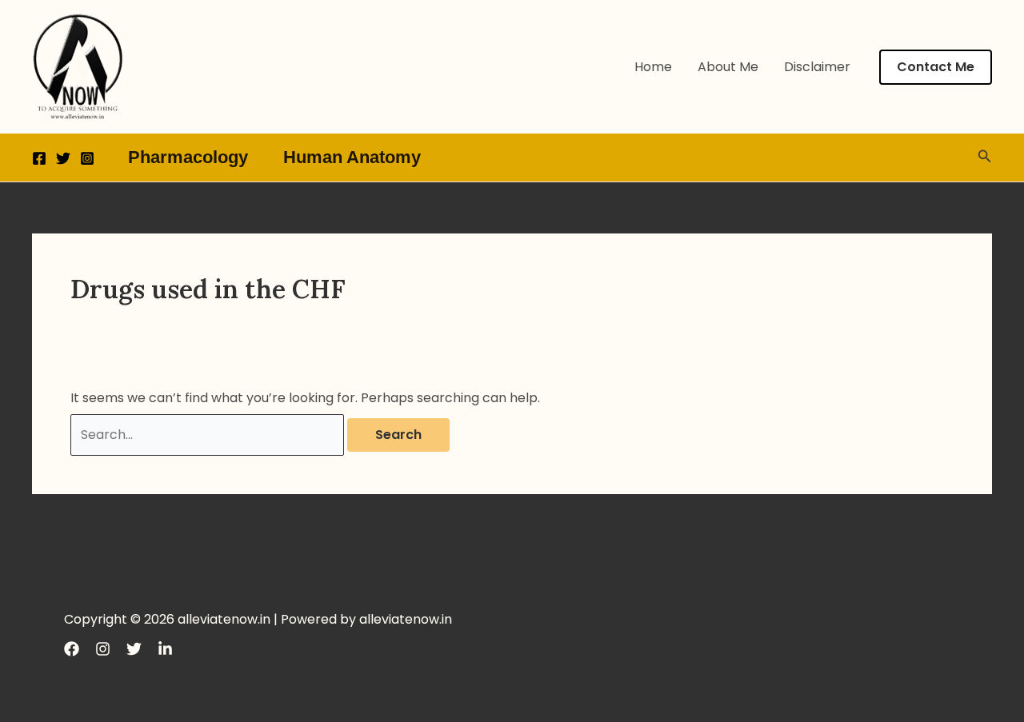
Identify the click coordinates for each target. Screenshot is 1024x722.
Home (653, 67)
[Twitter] (63, 158)
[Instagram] (87, 158)
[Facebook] (39, 158)
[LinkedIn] (165, 648)
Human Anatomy (352, 157)
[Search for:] (208, 434)
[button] (935, 67)
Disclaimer (817, 67)
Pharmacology (188, 157)
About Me (728, 67)
